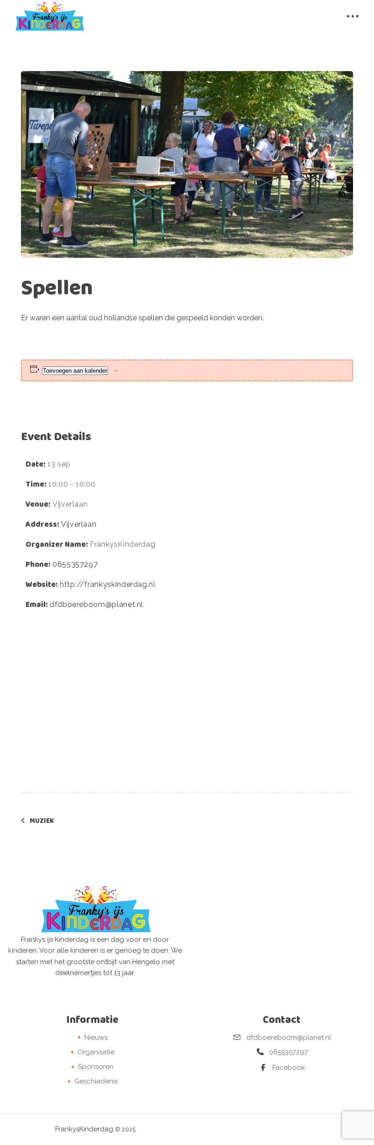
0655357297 (75, 564)
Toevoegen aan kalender (75, 370)
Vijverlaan (78, 524)
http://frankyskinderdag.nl (108, 584)
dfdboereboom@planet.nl (96, 604)
